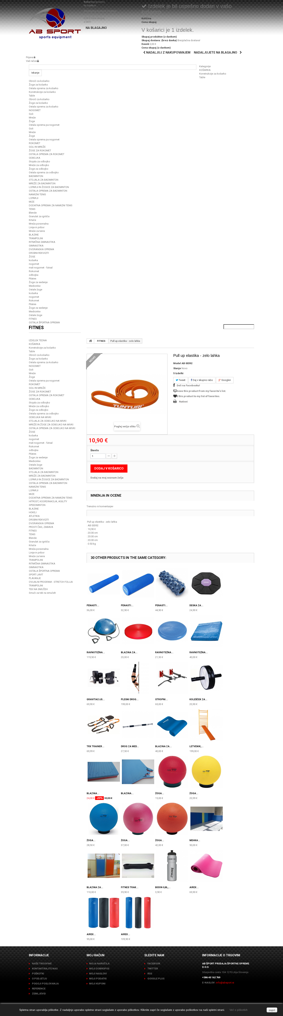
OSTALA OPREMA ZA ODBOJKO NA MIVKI (52, 428)
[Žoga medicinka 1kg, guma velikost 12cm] (172, 772)
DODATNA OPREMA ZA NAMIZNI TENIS (50, 205)
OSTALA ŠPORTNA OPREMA (44, 322)
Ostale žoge (35, 289)
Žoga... (159, 793)
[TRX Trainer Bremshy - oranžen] (104, 725)
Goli (31, 113)
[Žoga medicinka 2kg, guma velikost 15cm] (206, 772)
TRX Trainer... (95, 746)
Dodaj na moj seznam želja (106, 477)
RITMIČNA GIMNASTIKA (42, 242)
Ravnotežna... (96, 652)
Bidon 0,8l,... (163, 887)
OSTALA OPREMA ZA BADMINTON (48, 190)
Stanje (177, 368)
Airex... (194, 887)
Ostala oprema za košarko (43, 88)
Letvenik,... (196, 746)
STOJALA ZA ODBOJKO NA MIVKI (47, 420)
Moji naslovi (98, 973)
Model (177, 363)
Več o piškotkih (238, 1009)
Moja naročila (99, 963)
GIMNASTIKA (36, 245)
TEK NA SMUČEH (38, 589)
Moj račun (95, 955)
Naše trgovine (41, 963)
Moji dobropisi (99, 968)
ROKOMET (34, 143)
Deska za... (196, 605)
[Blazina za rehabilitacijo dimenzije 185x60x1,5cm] (172, 725)
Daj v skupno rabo (202, 380)
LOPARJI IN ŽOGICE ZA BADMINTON (49, 187)
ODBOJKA (34, 157)
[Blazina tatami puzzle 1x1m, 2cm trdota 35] (104, 772)
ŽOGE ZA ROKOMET (40, 150)
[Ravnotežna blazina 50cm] (206, 631)
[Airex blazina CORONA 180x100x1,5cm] (138, 913)
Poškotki (37, 973)
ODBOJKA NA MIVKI (40, 417)
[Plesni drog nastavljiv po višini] (138, 678)
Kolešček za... (198, 699)
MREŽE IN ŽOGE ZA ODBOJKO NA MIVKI (51, 424)
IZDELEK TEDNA (38, 340)
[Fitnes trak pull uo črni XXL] (138, 866)
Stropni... (161, 699)
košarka (33, 260)
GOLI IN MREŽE (37, 146)
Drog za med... (130, 746)
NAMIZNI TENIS (37, 194)
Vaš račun (31, 61)
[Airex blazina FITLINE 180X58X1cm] (206, 866)
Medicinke (34, 285)
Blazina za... (129, 652)
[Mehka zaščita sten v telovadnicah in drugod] (206, 819)
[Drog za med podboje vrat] (138, 725)
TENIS (32, 209)
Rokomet (34, 271)
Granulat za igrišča (39, 216)
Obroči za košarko (39, 81)
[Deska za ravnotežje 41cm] (206, 584)
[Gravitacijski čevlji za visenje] (104, 678)
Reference (38, 988)
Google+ (226, 380)
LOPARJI (33, 198)
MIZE (31, 201)
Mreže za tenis (37, 231)
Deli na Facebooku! (188, 385)
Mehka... (194, 840)
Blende (33, 212)
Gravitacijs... (96, 699)
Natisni (183, 401)
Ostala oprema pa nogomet (44, 124)
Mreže (32, 117)
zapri (272, 1010)
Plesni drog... (130, 699)
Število (94, 450)
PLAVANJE (35, 578)
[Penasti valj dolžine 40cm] (138, 584)
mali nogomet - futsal (41, 267)
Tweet (181, 380)
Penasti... (93, 605)
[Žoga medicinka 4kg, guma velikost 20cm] (138, 819)
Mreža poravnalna (39, 223)
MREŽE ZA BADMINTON (42, 183)
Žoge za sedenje (38, 282)
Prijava (30, 57)
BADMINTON (36, 176)
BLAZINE (34, 234)
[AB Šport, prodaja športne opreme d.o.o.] (55, 23)
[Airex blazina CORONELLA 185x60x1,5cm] (104, 913)
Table (202, 77)
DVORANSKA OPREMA (41, 249)
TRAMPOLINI (36, 238)
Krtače (32, 220)
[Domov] (90, 341)
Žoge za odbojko (38, 168)
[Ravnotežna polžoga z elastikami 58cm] (104, 631)
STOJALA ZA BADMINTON (43, 179)
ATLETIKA (34, 516)
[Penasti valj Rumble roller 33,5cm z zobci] (172, 584)
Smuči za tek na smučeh (42, 592)
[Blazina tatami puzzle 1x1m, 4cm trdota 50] (138, 772)
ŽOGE (32, 256)
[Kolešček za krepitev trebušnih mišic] (206, 678)
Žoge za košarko (38, 84)
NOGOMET (35, 110)
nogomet (34, 263)
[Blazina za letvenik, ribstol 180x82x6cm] (104, 866)
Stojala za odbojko (39, 161)
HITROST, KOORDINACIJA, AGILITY (48, 501)
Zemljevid (38, 993)
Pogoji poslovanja (45, 983)
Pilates (32, 278)
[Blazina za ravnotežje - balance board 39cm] (138, 631)
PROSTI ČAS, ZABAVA (41, 527)
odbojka (33, 274)
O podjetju (39, 978)
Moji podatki (98, 978)
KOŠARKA (205, 70)
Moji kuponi (97, 983)
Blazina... (93, 793)
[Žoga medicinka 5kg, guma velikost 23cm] (172, 819)
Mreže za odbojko (39, 165)
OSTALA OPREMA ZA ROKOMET (46, 154)
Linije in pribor (36, 227)
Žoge (32, 121)
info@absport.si (225, 982)
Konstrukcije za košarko (212, 73)
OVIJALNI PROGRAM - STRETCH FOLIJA (51, 581)
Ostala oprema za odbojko (44, 172)
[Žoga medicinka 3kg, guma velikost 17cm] (104, 819)
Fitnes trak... (129, 887)
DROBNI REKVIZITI (39, 252)
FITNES (33, 318)
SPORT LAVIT (36, 574)
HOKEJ (33, 512)
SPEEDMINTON (37, 505)
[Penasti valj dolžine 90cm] (104, 584)
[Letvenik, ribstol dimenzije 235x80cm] (206, 725)
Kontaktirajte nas (44, 968)
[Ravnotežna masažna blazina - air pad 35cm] (172, 631)
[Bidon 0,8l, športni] (172, 866)
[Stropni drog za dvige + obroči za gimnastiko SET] (172, 678)
